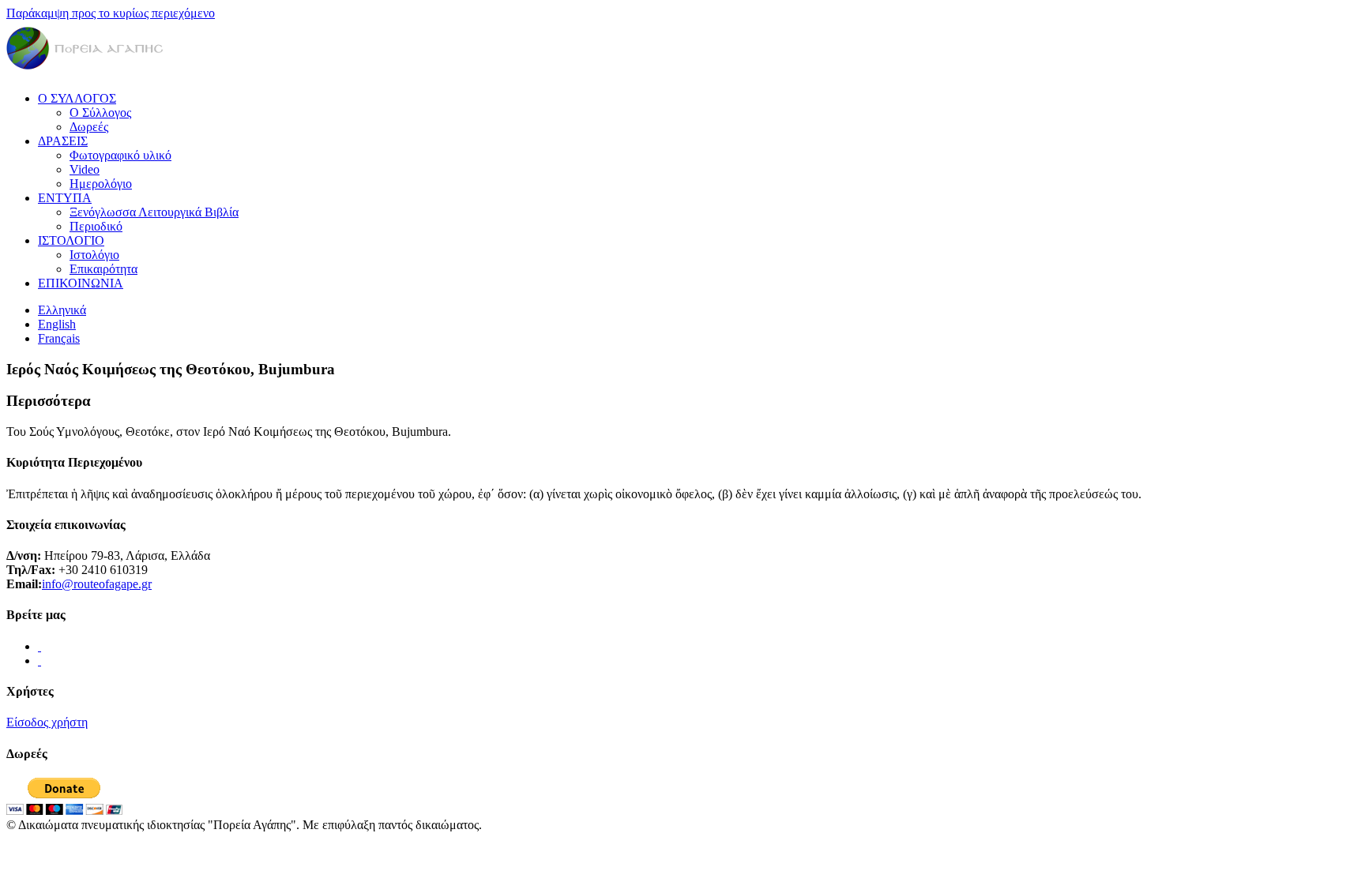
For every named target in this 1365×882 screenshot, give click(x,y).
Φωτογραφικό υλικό (120, 155)
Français (59, 338)
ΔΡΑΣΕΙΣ (63, 141)
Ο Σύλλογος (100, 112)
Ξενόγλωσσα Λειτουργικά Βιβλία (154, 212)
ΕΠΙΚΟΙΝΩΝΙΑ (80, 283)
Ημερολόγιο (101, 183)
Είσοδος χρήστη (47, 722)
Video (85, 169)
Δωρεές (89, 126)
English (57, 324)
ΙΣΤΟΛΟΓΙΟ (71, 240)
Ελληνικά (62, 310)
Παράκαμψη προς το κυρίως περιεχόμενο (110, 13)
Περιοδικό (96, 226)
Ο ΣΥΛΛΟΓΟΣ (77, 98)
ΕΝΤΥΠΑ (65, 198)
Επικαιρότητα (103, 269)
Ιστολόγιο (94, 254)
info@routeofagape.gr (97, 584)
